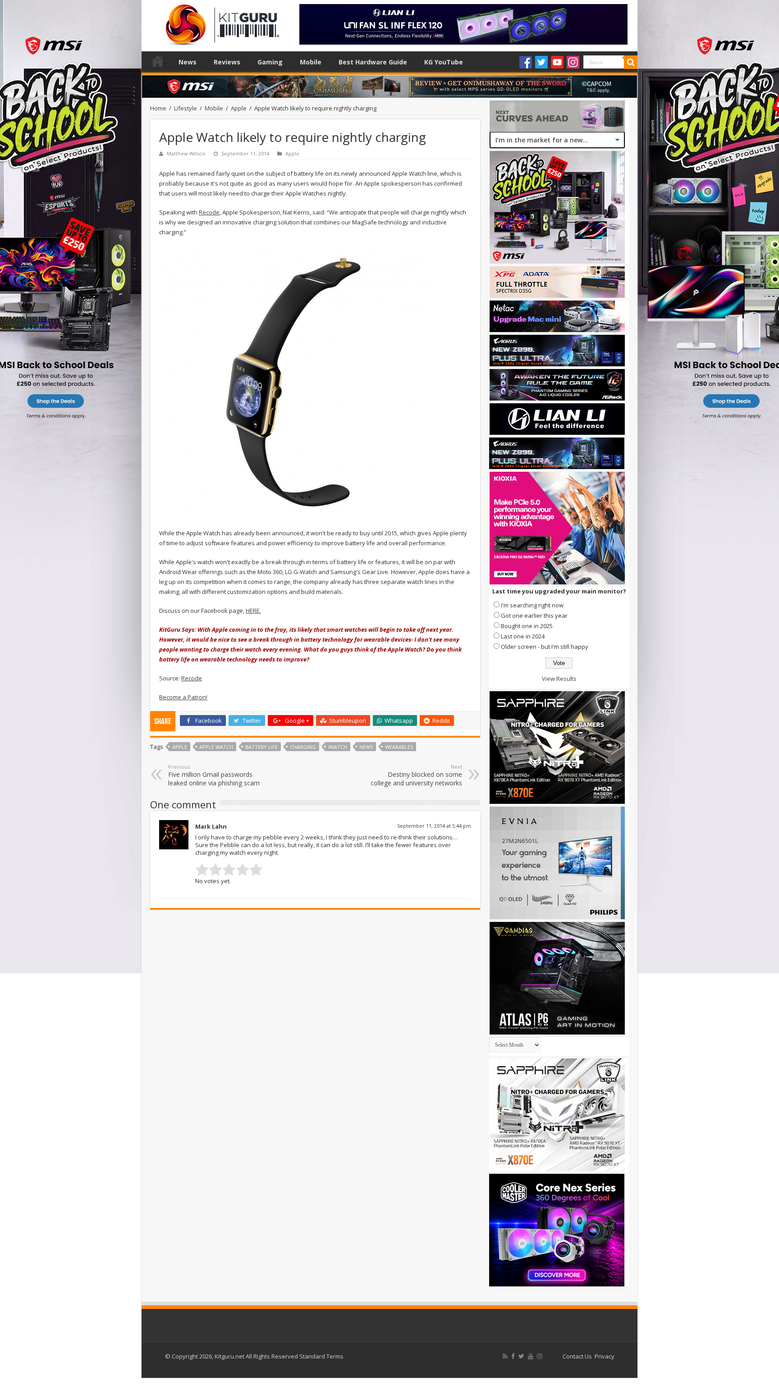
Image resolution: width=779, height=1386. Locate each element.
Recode (209, 212)
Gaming (270, 62)
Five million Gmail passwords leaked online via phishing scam (214, 775)
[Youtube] (557, 62)
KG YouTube (443, 62)
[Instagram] (573, 62)
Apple (239, 108)
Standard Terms (321, 1356)
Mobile (310, 62)
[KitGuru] (220, 22)
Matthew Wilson (186, 153)
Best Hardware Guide (373, 62)
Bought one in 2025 (527, 626)
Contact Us (577, 1356)
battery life (261, 746)
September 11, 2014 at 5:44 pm (434, 825)
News (188, 62)
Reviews (227, 62)
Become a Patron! (183, 697)
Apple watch (216, 746)
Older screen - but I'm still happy (544, 647)
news (366, 746)
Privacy (604, 1356)
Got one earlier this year (534, 615)
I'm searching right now (532, 605)
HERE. (253, 610)
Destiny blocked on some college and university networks (416, 775)
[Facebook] (525, 62)
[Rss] (505, 1356)
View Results (559, 679)
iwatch (337, 746)
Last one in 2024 (523, 636)
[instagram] (539, 1356)
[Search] (630, 62)
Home (158, 60)
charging (303, 746)
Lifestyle (185, 108)
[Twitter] (541, 62)
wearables (399, 746)
